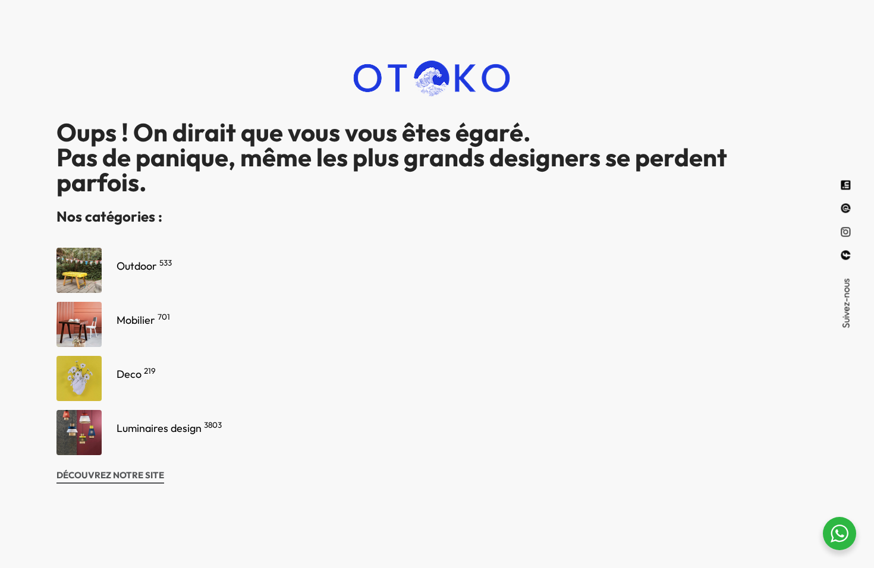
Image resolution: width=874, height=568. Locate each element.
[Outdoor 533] (79, 270)
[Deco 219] (79, 378)
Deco (136, 374)
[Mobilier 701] (79, 324)
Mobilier (143, 320)
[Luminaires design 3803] (79, 432)
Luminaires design (169, 428)
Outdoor (144, 266)
